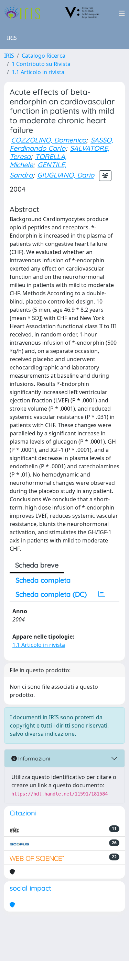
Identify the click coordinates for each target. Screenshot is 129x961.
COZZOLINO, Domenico (48, 140)
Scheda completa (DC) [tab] (51, 594)
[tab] (102, 594)
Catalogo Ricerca (43, 55)
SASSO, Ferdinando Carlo (61, 144)
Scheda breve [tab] (36, 565)
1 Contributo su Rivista (41, 64)
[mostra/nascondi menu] (122, 13)
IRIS (9, 55)
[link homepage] (25, 13)
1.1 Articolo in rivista (38, 72)
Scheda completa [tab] (43, 580)
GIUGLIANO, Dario (65, 175)
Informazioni (33, 758)
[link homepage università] (82, 13)
